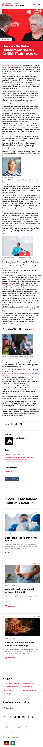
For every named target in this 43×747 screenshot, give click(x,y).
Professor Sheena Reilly (10, 65)
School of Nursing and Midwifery (16, 461)
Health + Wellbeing (12, 479)
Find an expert (27, 686)
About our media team (30, 690)
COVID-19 (9, 472)
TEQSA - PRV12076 (23, 732)
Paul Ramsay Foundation (11, 285)
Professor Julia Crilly (28, 180)
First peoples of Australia (10, 737)
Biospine (17, 383)
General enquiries (8, 690)
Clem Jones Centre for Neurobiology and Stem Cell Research (20, 374)
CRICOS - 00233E (8, 732)
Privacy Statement (8, 727)
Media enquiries (28, 683)
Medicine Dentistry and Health (15, 457)
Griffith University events (10, 683)
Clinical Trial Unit (8, 388)
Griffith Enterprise (18, 454)
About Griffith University (10, 686)
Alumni (8, 454)
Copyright (20, 727)
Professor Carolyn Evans (11, 264)
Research (30, 457)
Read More (11, 553)
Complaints (29, 727)
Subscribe (5, 694)
